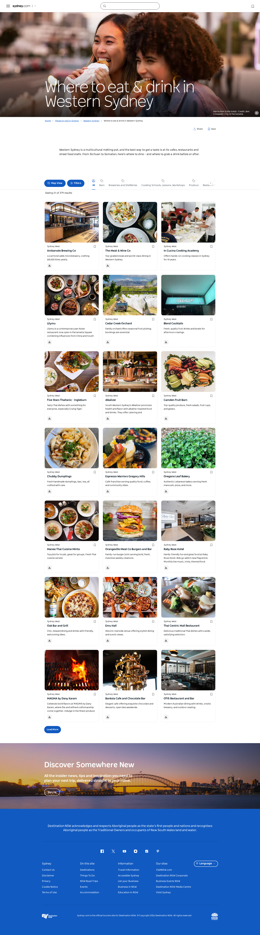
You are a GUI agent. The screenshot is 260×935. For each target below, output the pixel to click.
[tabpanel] (130, 58)
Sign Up (52, 792)
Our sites (161, 863)
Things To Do (87, 875)
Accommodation (89, 892)
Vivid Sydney (163, 892)
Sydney (46, 863)
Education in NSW (128, 892)
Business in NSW (127, 887)
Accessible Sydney (128, 875)
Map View (56, 183)
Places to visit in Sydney (67, 121)
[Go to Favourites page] (252, 6)
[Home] (21, 6)
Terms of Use (49, 892)
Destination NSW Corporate (172, 875)
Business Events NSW (168, 881)
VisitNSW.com (164, 870)
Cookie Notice (50, 887)
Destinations (87, 870)
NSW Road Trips (89, 881)
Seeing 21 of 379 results (58, 193)
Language (205, 863)
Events (84, 887)
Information (125, 863)
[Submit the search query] (104, 5)
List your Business (128, 881)
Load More (52, 729)
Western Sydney (91, 121)
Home (48, 121)
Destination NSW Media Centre (173, 887)
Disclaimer (48, 875)
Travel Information (128, 870)
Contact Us (48, 870)
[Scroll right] (210, 183)
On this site (87, 863)
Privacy (46, 881)
